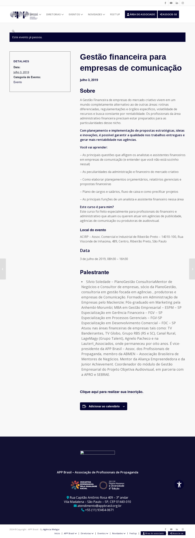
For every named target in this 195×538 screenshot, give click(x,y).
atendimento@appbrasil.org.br (99, 506)
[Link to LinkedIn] (177, 3)
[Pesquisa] (13, 31)
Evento (18, 82)
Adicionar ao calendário (104, 406)
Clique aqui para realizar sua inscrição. (111, 391)
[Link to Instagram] (182, 3)
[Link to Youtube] (171, 3)
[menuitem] (16, 14)
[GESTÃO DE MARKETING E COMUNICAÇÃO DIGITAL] (3, 269)
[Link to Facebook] (165, 3)
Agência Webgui (51, 529)
